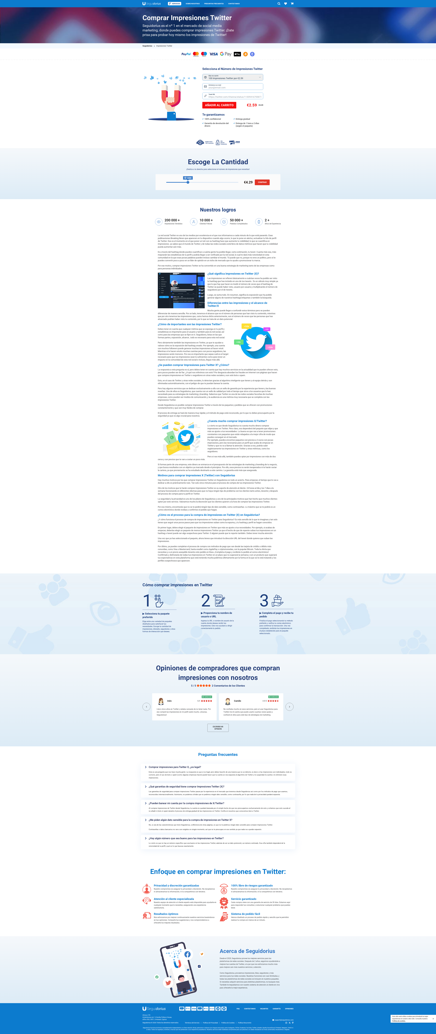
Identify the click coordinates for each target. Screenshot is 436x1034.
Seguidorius (147, 46)
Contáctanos (234, 4)
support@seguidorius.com (284, 1020)
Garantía (277, 1009)
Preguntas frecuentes (214, 4)
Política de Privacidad (210, 1023)
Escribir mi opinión (218, 728)
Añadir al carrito (219, 105)
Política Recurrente (244, 1023)
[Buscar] (279, 3)
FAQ (238, 1009)
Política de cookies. (399, 1021)
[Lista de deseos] (285, 3)
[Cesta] (292, 3)
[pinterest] (293, 1023)
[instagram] (286, 1023)
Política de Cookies (228, 1023)
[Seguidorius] (154, 1009)
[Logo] (151, 3)
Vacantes (264, 1009)
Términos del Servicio (192, 1023)
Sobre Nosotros (193, 4)
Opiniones (289, 1009)
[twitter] (290, 1023)
